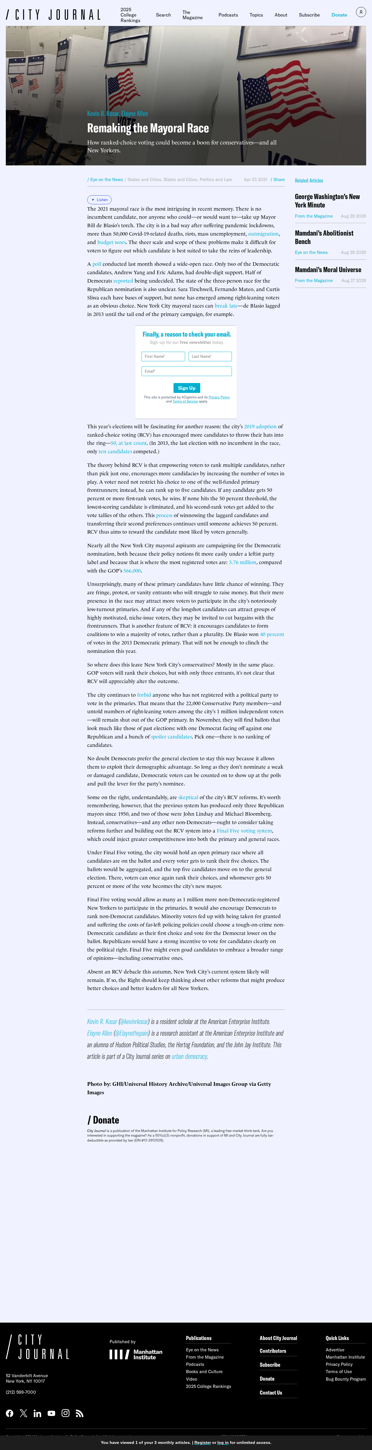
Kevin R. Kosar (103, 113)
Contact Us (271, 1392)
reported (123, 280)
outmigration (263, 233)
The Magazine (193, 15)
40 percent (272, 633)
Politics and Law (216, 179)
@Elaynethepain (131, 1032)
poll (96, 263)
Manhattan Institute (345, 1357)
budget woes (111, 241)
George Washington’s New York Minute (327, 200)
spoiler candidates (171, 736)
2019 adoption (260, 425)
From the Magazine (205, 1357)
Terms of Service (185, 401)
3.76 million (242, 561)
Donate (339, 14)
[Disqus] (186, 1232)
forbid (144, 694)
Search (163, 14)
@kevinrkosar (134, 1021)
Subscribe (309, 14)
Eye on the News (202, 1350)
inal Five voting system (246, 830)
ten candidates (115, 450)
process (164, 514)
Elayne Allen (134, 113)
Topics (256, 14)
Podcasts (228, 14)
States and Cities (144, 179)
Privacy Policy (219, 397)
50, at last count (129, 442)
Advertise (335, 1350)
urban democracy (189, 1056)
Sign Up (187, 388)
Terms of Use (339, 1371)
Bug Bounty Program (346, 1379)
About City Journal (278, 1337)
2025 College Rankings (130, 15)
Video (191, 1379)
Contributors (273, 1350)
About (281, 14)
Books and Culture (204, 1371)
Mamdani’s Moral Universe (328, 270)
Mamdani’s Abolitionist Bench (324, 237)
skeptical (188, 796)
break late (226, 305)
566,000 (132, 570)
